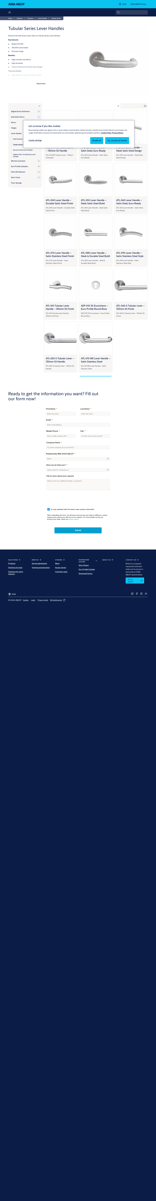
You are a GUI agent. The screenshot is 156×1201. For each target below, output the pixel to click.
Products (11, 563)
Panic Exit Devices (18, 172)
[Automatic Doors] (39, 117)
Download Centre (85, 573)
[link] (11, 18)
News (57, 563)
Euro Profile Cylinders (19, 166)
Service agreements (39, 563)
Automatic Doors (17, 117)
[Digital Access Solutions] (39, 111)
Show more (41, 83)
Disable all (96, 141)
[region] (79, 134)
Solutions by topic (15, 567)
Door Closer (15, 177)
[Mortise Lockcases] (39, 161)
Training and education (41, 567)
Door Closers (84, 565)
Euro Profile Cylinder (87, 569)
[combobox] (132, 12)
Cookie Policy (106, 133)
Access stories (60, 567)
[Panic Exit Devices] (39, 172)
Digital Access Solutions (20, 111)
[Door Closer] (39, 177)
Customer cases (61, 572)
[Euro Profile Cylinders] (39, 166)
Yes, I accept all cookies (117, 141)
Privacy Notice (117, 133)
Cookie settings (35, 140)
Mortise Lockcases (18, 161)
